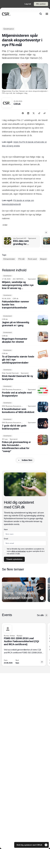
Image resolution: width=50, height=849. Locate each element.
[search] (41, 14)
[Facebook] (22, 113)
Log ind (28, 4)
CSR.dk (17, 104)
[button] (46, 232)
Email (6, 539)
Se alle (40, 615)
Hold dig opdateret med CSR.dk (30, 845)
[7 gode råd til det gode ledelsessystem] (25, 424)
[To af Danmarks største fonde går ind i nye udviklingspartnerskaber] (25, 356)
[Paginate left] (4, 590)
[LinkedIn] (28, 113)
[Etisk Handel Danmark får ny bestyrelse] (25, 375)
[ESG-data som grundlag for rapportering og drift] (21, 241)
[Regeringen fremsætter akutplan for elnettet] (25, 337)
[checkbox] (5, 551)
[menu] (47, 14)
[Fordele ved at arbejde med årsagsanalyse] (25, 391)
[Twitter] (33, 113)
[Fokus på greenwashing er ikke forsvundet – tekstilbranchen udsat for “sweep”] (25, 444)
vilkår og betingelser (18, 551)
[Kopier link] (44, 113)
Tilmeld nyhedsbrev (14, 559)
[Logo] (6, 14)
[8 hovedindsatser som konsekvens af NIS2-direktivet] (25, 408)
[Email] (39, 113)
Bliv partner (41, 4)
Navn (6, 529)
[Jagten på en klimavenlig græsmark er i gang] (25, 321)
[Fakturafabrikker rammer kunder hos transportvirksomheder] (25, 301)
